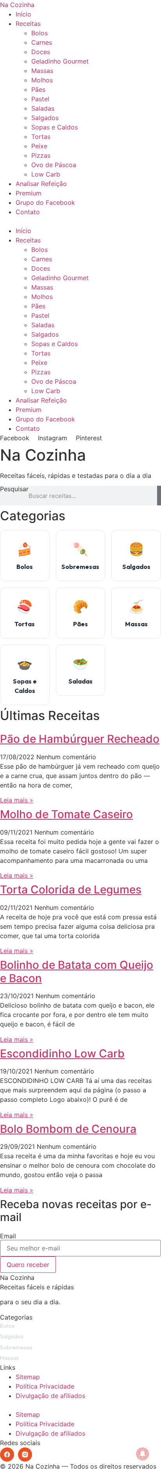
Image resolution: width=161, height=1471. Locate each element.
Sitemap (28, 1377)
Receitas (28, 23)
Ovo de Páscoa (53, 165)
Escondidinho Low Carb (62, 1053)
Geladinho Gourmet (60, 61)
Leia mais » (16, 800)
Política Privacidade (45, 1386)
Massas (42, 71)
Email (8, 1236)
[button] (80, 221)
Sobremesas (16, 1347)
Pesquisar (14, 489)
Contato (28, 212)
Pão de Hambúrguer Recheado (79, 739)
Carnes (41, 42)
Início (23, 14)
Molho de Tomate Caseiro (66, 814)
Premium (28, 193)
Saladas (42, 108)
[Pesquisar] (159, 495)
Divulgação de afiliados (50, 1396)
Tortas (40, 136)
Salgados (45, 118)
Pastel (40, 99)
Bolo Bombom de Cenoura (68, 1129)
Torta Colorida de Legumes (70, 889)
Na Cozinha (17, 5)
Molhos (42, 80)
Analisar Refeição (41, 184)
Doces (40, 52)
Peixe (39, 146)
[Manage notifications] (142, 1453)
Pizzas (40, 155)
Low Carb (45, 174)
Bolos (39, 33)
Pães (38, 89)
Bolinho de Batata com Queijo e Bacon (76, 971)
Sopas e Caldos (54, 127)
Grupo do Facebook (45, 202)
